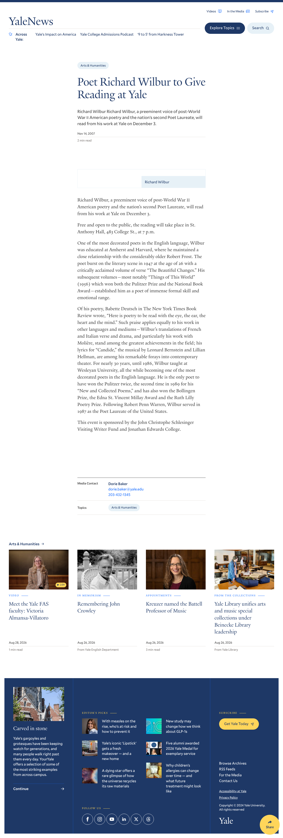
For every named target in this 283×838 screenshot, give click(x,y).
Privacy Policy (228, 797)
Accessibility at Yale (232, 791)
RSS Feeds (227, 768)
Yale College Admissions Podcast (107, 34)
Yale (226, 822)
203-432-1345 (119, 494)
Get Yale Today (236, 723)
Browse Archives (233, 763)
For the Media (230, 774)
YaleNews (31, 22)
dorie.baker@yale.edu (125, 489)
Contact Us (228, 780)
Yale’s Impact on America (55, 34)
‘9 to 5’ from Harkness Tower (161, 34)
